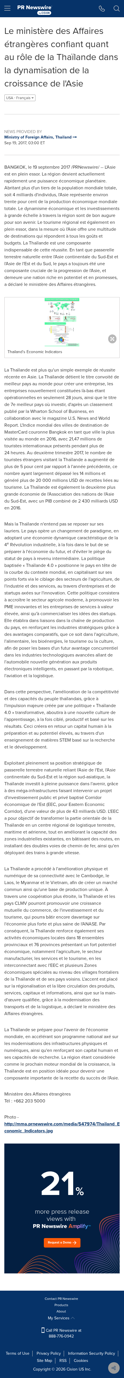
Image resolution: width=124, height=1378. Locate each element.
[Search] (116, 8)
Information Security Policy (91, 1353)
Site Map (44, 1361)
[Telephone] (102, 8)
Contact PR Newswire (61, 1298)
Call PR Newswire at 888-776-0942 (63, 1333)
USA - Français (18, 98)
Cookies (81, 1361)
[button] (62, 321)
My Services (59, 1318)
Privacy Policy (49, 1353)
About (61, 1311)
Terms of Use (17, 1353)
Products (61, 1305)
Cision (72, 1369)
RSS (63, 1361)
